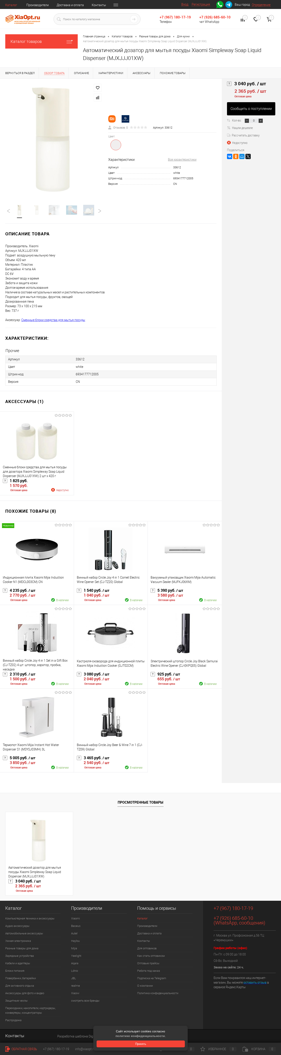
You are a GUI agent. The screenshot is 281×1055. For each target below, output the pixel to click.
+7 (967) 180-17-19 (175, 17)
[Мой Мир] (242, 156)
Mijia (74, 948)
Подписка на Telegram (151, 978)
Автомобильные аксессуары (24, 933)
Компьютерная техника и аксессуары (29, 918)
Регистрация (201, 4)
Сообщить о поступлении (251, 109)
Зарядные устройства (19, 955)
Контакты (99, 5)
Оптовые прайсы (148, 963)
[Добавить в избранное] (98, 88)
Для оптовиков (147, 948)
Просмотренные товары (140, 802)
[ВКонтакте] (229, 156)
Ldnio (74, 970)
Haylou (75, 940)
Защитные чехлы (16, 1000)
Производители (37, 5)
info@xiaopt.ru (85, 1049)
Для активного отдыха (19, 985)
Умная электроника (18, 940)
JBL (73, 978)
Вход (184, 4)
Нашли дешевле (242, 127)
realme (75, 985)
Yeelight (76, 955)
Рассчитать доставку (245, 135)
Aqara (74, 963)
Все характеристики (182, 159)
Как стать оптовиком (151, 955)
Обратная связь (24, 1049)
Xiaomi (75, 918)
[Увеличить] (54, 139)
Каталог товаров (26, 41)
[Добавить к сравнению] (98, 98)
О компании (145, 985)
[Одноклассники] (235, 156)
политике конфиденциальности (140, 1036)
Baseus (76, 926)
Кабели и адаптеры (17, 963)
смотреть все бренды (85, 1000)
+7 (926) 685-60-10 (215, 17)
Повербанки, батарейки (20, 978)
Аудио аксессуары (17, 926)
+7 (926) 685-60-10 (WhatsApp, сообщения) (239, 920)
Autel (74, 933)
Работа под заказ (148, 970)
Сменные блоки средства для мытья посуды (53, 320)
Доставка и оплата (70, 5)
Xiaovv (75, 993)
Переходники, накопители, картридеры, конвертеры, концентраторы (30, 1010)
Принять (140, 1044)
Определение (261, 5)
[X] (248, 156)
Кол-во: (237, 120)
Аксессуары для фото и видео (24, 993)
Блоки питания (14, 970)
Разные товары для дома (21, 948)
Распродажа (13, 1020)
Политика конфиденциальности (157, 993)
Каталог (11, 5)
